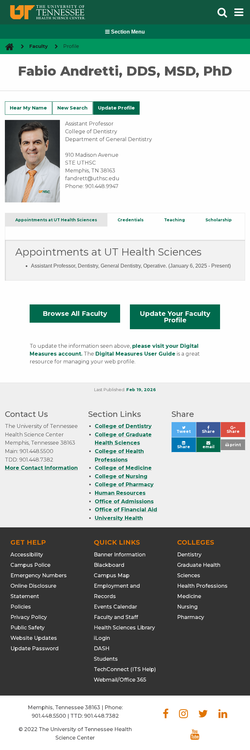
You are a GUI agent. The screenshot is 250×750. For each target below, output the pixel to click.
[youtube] (194, 736)
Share (211, 433)
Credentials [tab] (131, 219)
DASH (101, 648)
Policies (20, 607)
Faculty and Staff (116, 617)
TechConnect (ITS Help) (125, 669)
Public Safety (27, 628)
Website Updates (33, 638)
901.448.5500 (49, 716)
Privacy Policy (28, 617)
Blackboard (109, 565)
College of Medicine (123, 468)
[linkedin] (222, 716)
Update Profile (116, 108)
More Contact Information (41, 468)
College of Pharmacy (124, 484)
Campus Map (112, 575)
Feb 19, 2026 (141, 389)
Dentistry (189, 554)
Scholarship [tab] (218, 219)
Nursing (187, 607)
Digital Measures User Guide (135, 354)
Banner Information (120, 554)
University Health (119, 518)
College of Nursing (121, 476)
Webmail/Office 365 (120, 680)
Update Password (34, 648)
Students (106, 659)
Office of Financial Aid (126, 510)
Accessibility (26, 554)
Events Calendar (115, 607)
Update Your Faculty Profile (175, 317)
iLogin (102, 638)
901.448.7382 (101, 716)
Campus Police (30, 565)
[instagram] (183, 716)
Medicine (189, 596)
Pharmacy (190, 617)
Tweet (186, 433)
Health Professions (202, 586)
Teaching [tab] (174, 219)
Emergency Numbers (38, 575)
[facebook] (166, 716)
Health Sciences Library (124, 628)
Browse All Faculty (75, 313)
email (208, 446)
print (235, 444)
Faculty (38, 46)
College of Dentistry (123, 426)
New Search (72, 108)
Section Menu (127, 32)
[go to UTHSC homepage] (7, 46)
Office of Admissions (124, 501)
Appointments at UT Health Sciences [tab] (56, 219)
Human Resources (120, 493)
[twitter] (203, 716)
